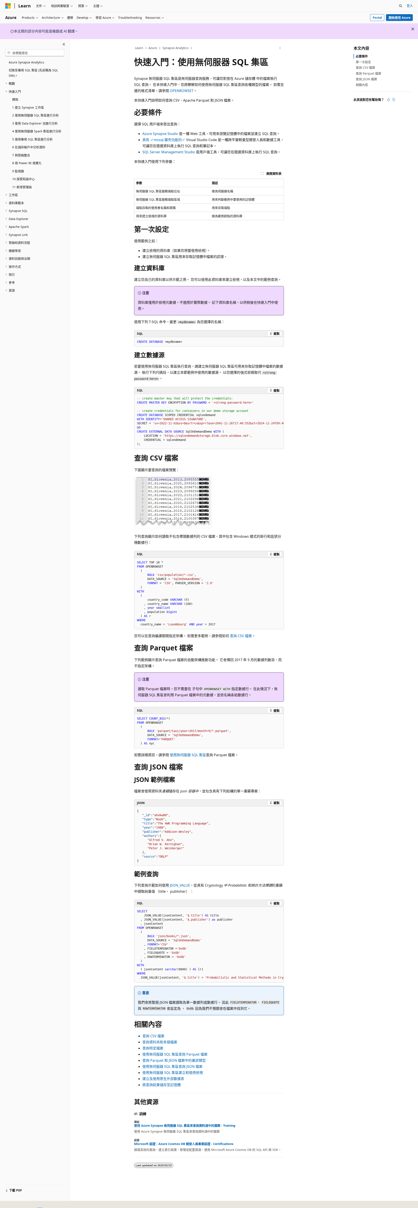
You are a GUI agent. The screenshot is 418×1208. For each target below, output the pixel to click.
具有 (146, 139)
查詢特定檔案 (152, 1048)
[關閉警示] (412, 29)
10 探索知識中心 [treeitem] (23, 179)
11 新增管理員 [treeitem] (22, 187)
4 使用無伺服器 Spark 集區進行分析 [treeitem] (36, 131)
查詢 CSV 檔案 (241, 635)
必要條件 (362, 56)
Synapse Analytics (175, 48)
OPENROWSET (182, 90)
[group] (209, 421)
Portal (377, 17)
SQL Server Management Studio (168, 152)
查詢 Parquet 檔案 (368, 73)
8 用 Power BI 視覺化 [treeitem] (27, 163)
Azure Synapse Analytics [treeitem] (26, 62)
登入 (410, 5)
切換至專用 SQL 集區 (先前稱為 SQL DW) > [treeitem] (33, 73)
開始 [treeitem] (15, 99)
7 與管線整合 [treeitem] (21, 155)
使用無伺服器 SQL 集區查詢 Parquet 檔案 (174, 1054)
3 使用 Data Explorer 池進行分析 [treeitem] (35, 123)
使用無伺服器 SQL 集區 (188, 754)
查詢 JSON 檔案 (366, 79)
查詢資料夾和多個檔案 (159, 1042)
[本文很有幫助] (388, 99)
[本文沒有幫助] (393, 99)
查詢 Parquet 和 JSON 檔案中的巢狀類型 (174, 1060)
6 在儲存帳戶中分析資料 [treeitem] (28, 147)
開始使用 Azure (399, 17)
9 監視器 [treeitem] (18, 171)
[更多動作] (280, 48)
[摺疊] (64, 44)
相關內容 (362, 85)
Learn (139, 48)
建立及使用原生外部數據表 (163, 1078)
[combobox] (34, 52)
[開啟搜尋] (400, 6)
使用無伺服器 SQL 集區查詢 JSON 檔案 (172, 1066)
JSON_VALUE (180, 885)
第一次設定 (363, 62)
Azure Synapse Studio (160, 133)
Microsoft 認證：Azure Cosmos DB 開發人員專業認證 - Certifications (183, 1144)
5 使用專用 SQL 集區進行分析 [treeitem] (32, 139)
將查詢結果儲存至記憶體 (161, 1084)
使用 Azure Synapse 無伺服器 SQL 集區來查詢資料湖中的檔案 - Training (184, 1126)
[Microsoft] (8, 6)
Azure (152, 48)
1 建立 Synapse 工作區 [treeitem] (28, 107)
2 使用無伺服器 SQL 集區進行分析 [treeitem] (35, 115)
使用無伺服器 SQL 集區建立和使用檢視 (172, 1072)
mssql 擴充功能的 (168, 139)
